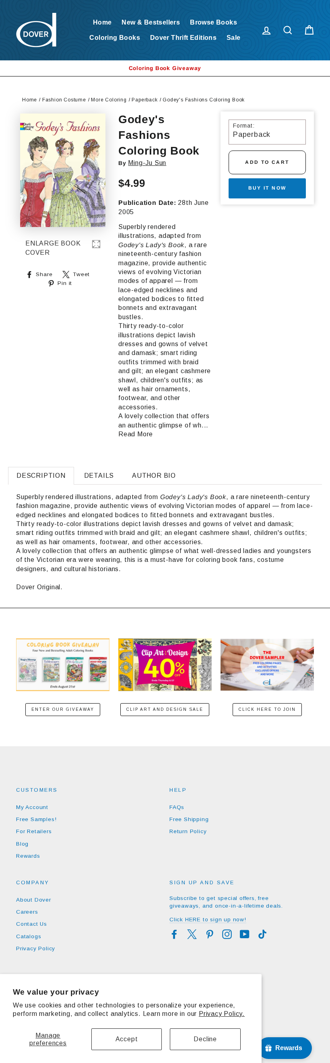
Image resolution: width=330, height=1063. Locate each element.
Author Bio (154, 475)
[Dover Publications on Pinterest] (209, 934)
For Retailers (34, 831)
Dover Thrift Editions (183, 37)
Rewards (28, 856)
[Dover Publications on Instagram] (227, 934)
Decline (205, 1039)
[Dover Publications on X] (192, 934)
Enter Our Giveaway (62, 709)
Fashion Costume (64, 100)
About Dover (33, 900)
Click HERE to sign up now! (207, 919)
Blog (22, 844)
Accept (127, 1039)
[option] (165, 68)
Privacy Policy (35, 948)
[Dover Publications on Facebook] (174, 934)
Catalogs (28, 936)
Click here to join (267, 709)
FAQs (176, 807)
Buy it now (267, 188)
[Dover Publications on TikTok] (262, 934)
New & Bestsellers (151, 22)
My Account (32, 807)
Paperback (144, 100)
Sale (234, 37)
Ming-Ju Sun (147, 162)
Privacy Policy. (222, 1013)
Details (99, 475)
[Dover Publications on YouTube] (245, 934)
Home (102, 22)
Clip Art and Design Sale (164, 709)
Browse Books (213, 22)
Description (41, 475)
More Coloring (108, 100)
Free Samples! (36, 819)
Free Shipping (188, 819)
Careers (27, 912)
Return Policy (187, 831)
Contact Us (31, 924)
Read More (135, 434)
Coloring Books (114, 37)
